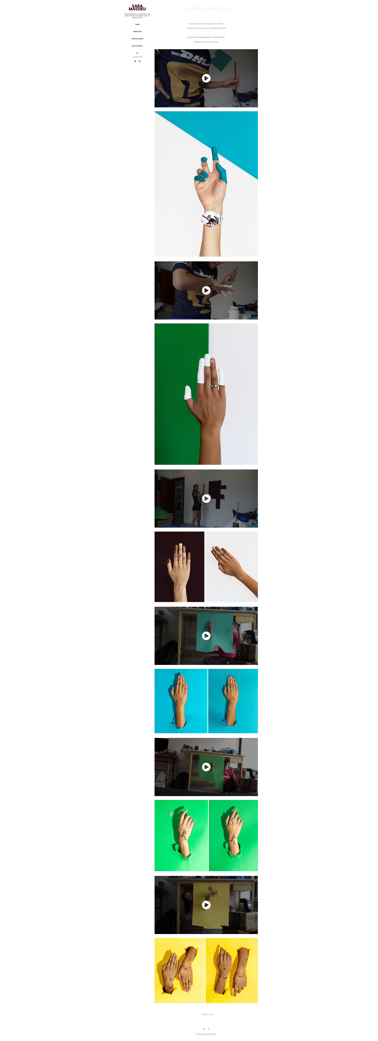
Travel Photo (137, 57)
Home (137, 24)
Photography (137, 46)
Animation (137, 32)
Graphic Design (137, 39)
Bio (137, 53)
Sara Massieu (137, 8)
